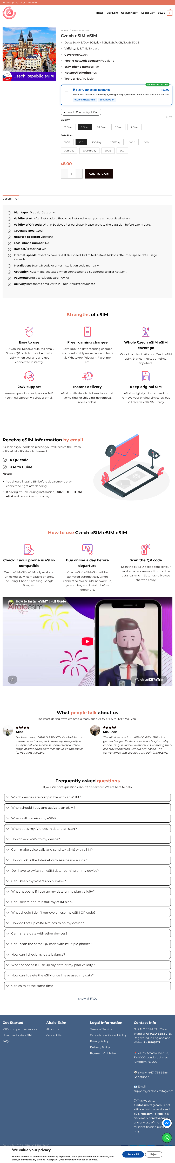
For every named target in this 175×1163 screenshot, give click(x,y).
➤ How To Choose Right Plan (81, 112)
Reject (153, 1154)
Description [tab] (11, 199)
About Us (147, 12)
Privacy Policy (99, 1041)
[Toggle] (7, 797)
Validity (65, 120)
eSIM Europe (80, 30)
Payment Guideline (103, 1053)
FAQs (6, 1041)
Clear (169, 117)
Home (99, 12)
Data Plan (66, 135)
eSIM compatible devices (20, 1029)
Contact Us (54, 1035)
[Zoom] (7, 76)
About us (52, 1029)
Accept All (133, 1154)
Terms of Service (101, 1029)
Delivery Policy (100, 1047)
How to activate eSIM (17, 1035)
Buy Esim (112, 12)
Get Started (128, 12)
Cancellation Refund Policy (108, 1035)
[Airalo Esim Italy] (10, 13)
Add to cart (99, 173)
